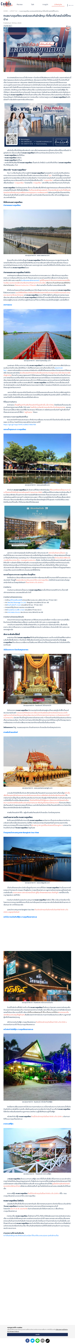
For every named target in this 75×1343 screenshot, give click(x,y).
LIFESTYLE (13, 11)
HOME (5, 11)
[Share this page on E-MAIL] (43, 1340)
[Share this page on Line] (37, 1340)
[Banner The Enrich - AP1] (37, 125)
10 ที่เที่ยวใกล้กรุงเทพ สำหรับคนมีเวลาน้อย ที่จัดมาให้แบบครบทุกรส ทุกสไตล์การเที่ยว (31, 1235)
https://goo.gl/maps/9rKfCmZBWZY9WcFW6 (19, 424)
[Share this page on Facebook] (27, 1340)
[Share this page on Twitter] (32, 1340)
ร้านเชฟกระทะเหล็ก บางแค (16, 610)
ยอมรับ (38, 1334)
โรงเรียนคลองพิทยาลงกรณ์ (30, 280)
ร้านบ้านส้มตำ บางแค (14, 605)
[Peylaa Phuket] (37, 527)
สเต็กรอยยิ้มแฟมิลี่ (16, 600)
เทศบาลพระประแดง (13, 612)
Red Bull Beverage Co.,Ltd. (16, 602)
